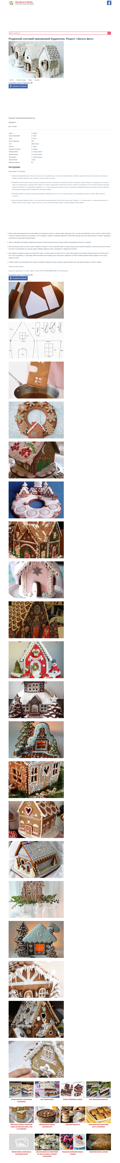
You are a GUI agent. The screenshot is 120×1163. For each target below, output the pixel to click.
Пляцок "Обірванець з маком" (73, 1099)
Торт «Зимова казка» (47, 1099)
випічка (11, 80)
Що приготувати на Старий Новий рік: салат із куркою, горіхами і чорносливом (47, 1154)
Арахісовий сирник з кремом (98, 1151)
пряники (37, 80)
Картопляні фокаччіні (73, 1124)
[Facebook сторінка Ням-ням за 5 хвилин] (109, 1)
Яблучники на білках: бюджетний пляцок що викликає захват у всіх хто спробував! (21, 1126)
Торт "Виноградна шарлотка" (98, 1099)
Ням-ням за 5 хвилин (24, 2)
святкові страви (21, 80)
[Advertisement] (60, 18)
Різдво (30, 80)
